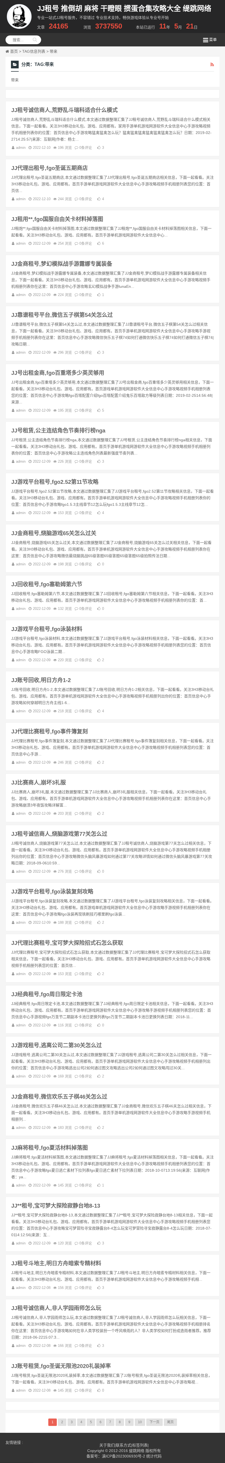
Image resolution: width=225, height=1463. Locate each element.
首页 (14, 51)
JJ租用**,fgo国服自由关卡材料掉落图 (57, 219)
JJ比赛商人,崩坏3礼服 (38, 783)
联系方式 (123, 1445)
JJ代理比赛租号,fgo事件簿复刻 (49, 731)
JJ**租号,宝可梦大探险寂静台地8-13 (55, 1206)
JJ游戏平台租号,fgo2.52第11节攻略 (55, 482)
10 (140, 1422)
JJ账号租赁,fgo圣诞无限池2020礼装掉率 (61, 1366)
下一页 (154, 1422)
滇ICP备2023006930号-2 (123, 1456)
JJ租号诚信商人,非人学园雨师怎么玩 (56, 1308)
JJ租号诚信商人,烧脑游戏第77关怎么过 (59, 834)
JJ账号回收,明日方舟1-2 (41, 680)
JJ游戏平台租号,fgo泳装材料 (46, 629)
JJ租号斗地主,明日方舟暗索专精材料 (56, 1263)
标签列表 (140, 1445)
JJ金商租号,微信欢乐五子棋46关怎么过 (59, 1097)
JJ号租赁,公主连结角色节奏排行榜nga (58, 431)
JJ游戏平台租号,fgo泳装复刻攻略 (52, 892)
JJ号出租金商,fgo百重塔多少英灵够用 (57, 373)
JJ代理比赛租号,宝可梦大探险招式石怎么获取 (67, 943)
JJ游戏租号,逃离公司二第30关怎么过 (56, 1045)
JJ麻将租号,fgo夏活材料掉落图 (49, 1148)
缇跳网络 (136, 1450)
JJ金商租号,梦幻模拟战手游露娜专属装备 (61, 264)
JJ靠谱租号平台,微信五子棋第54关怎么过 (62, 315)
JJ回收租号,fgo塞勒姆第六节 (46, 584)
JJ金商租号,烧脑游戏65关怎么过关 (53, 533)
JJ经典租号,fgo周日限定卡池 (46, 994)
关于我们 (107, 1445)
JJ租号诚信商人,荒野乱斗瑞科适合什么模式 (64, 110)
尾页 (170, 1422)
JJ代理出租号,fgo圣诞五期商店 (49, 168)
